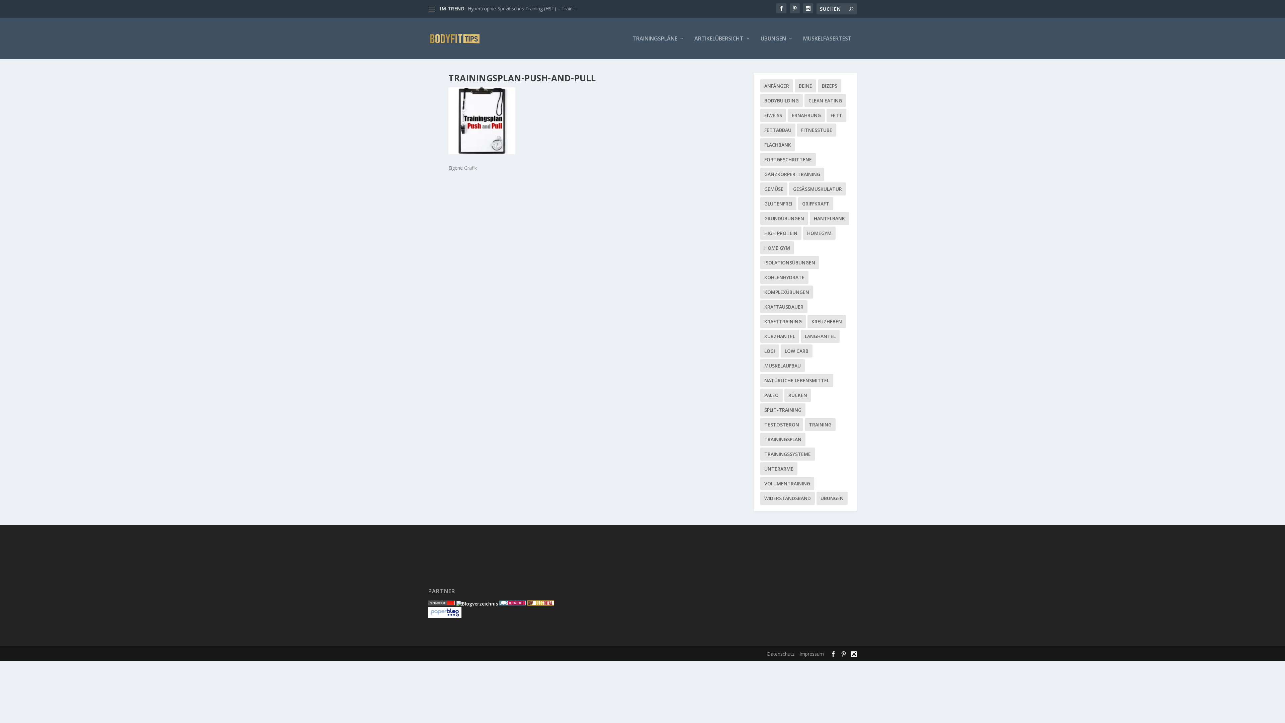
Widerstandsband (787, 498)
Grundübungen (784, 218)
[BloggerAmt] (477, 603)
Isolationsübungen (789, 262)
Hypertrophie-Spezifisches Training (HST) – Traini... (522, 8)
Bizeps (829, 86)
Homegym (819, 233)
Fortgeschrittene (788, 159)
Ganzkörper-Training (792, 174)
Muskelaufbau (782, 366)
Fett (836, 115)
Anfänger (776, 86)
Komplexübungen (786, 292)
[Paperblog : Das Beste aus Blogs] (444, 616)
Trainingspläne (654, 39)
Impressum (811, 654)
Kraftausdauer (783, 307)
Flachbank (777, 145)
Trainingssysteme (787, 454)
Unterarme (778, 469)
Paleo (771, 395)
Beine (805, 86)
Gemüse (773, 189)
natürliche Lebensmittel (796, 380)
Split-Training (782, 410)
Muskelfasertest (827, 39)
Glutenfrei (778, 203)
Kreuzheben (826, 321)
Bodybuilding (781, 100)
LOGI (769, 351)
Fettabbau (777, 130)
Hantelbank (829, 218)
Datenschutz (780, 654)
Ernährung (806, 115)
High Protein (780, 233)
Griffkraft (815, 203)
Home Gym (777, 248)
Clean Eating (825, 100)
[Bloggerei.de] (512, 603)
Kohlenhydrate (784, 277)
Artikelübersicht (719, 39)
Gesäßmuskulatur (817, 189)
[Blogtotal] (540, 603)
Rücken (797, 395)
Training (820, 424)
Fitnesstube (816, 130)
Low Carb (796, 351)
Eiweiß (773, 115)
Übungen (773, 39)
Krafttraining (783, 321)
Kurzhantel (779, 336)
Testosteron (781, 424)
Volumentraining (787, 483)
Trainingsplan (782, 439)
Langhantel (820, 336)
